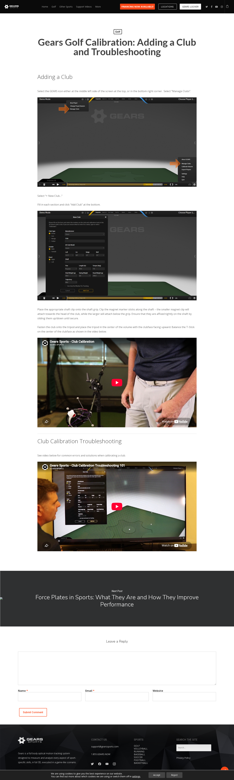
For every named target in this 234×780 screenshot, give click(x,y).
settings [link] (136, 776)
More (98, 6)
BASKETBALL (141, 762)
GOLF (137, 745)
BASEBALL (139, 754)
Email (89, 691)
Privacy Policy (183, 757)
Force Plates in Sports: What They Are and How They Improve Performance (117, 598)
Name (23, 691)
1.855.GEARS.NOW (100, 754)
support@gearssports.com (105, 746)
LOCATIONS (167, 6)
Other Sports (66, 6)
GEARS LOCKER (190, 6)
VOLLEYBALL (141, 748)
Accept (156, 775)
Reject (174, 775)
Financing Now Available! (137, 6)
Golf (54, 6)
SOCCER (138, 757)
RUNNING (139, 751)
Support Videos (84, 6)
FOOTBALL (140, 760)
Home (45, 6)
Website (158, 691)
